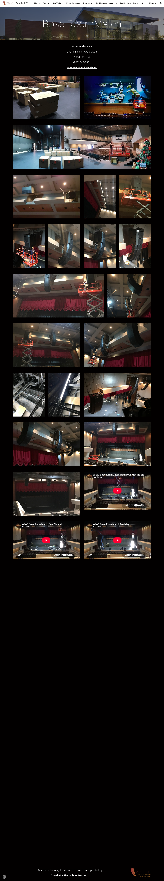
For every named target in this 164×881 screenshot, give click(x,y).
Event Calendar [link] (73, 3)
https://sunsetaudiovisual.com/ (82, 67)
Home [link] (37, 3)
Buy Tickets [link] (58, 3)
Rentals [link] (86, 3)
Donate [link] (46, 3)
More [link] (151, 3)
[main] (82, 24)
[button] (161, 3)
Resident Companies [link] (105, 3)
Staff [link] (144, 3)
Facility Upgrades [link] (128, 3)
